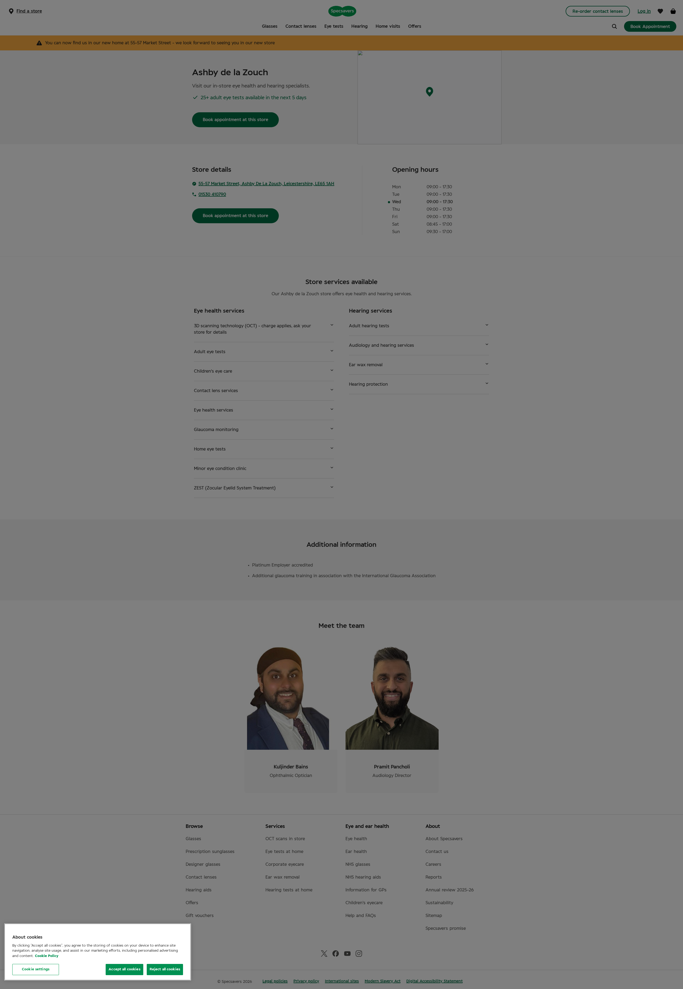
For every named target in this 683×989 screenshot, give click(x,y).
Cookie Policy (46, 956)
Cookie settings (35, 969)
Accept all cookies (124, 969)
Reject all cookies (165, 969)
